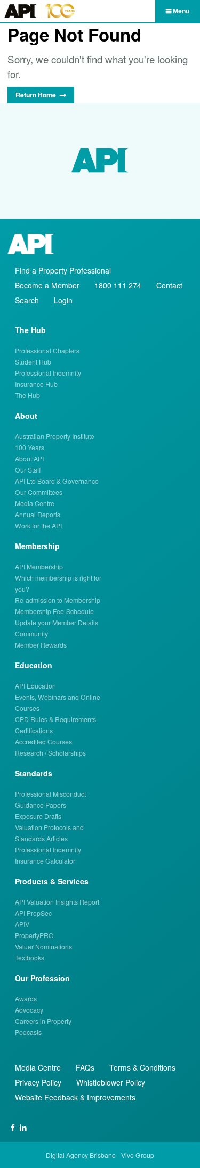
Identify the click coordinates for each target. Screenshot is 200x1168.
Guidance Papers (40, 804)
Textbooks (29, 957)
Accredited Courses (43, 741)
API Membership (39, 566)
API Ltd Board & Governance (57, 480)
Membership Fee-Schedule (54, 611)
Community (31, 633)
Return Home (35, 95)
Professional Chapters (47, 350)
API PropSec (33, 912)
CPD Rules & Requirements (55, 719)
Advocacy (29, 1009)
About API (29, 458)
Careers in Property (43, 1020)
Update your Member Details (56, 622)
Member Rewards (41, 644)
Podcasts (28, 1032)
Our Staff (28, 469)
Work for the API (38, 525)
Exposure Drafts (38, 816)
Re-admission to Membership (57, 599)
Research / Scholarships (50, 752)
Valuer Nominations (43, 946)
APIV (22, 924)
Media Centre (34, 503)
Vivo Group (137, 1154)
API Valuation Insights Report (57, 901)
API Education (35, 685)
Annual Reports (37, 514)
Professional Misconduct (50, 793)
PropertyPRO (34, 935)
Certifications (34, 730)
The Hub (27, 395)
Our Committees (38, 491)
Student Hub (33, 361)
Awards (26, 998)
